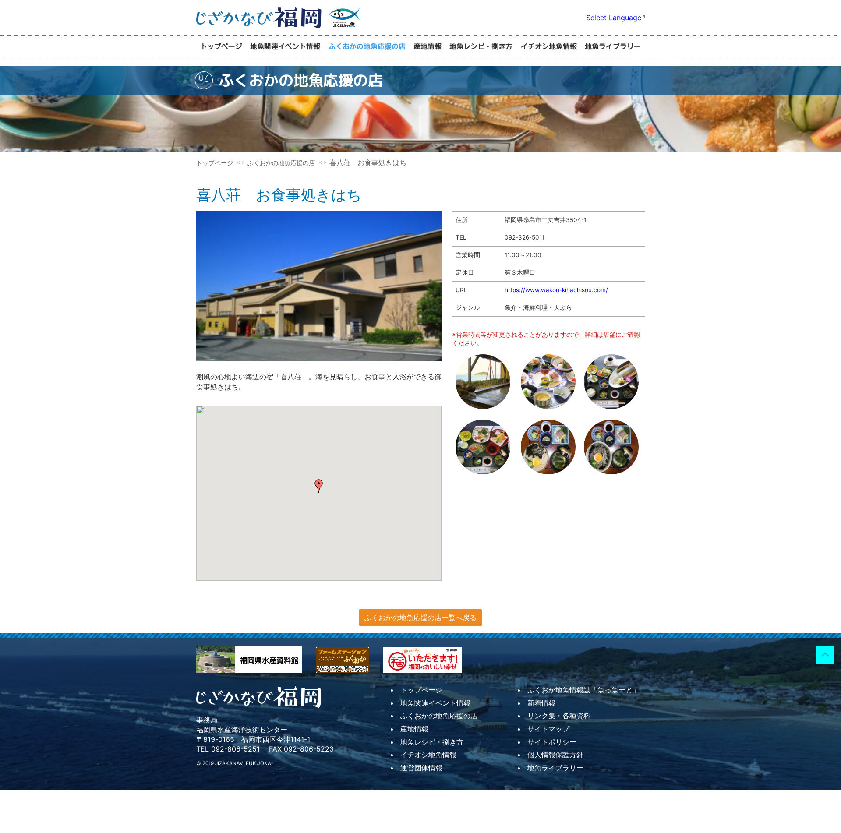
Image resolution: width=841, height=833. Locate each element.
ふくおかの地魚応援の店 (367, 46)
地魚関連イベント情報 (285, 46)
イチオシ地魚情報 (549, 46)
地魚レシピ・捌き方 (480, 46)
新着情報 (541, 703)
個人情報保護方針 (555, 754)
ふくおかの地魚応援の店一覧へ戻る (420, 617)
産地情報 (427, 46)
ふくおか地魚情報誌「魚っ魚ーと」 (583, 689)
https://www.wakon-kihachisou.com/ (556, 289)
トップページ (221, 46)
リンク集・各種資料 (558, 715)
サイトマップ (548, 728)
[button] (319, 486)
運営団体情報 (421, 767)
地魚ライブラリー (613, 46)
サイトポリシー (551, 742)
